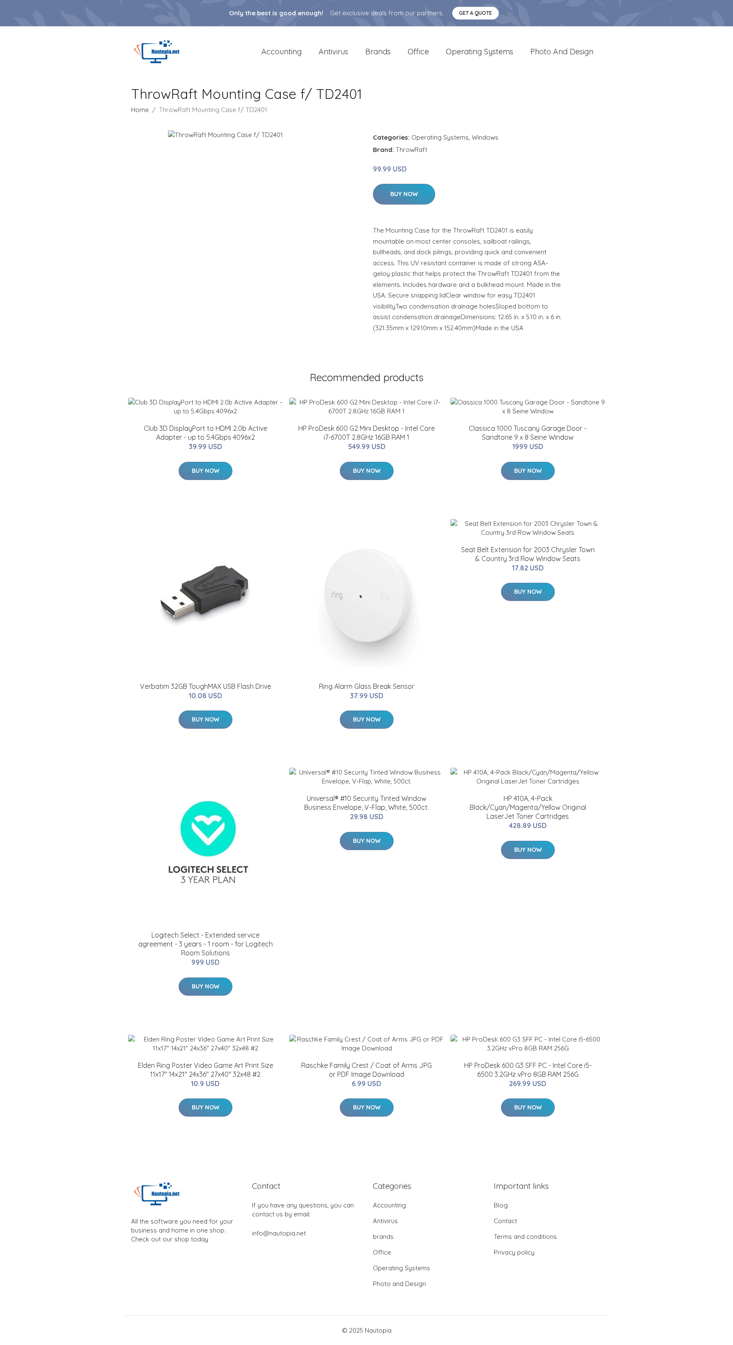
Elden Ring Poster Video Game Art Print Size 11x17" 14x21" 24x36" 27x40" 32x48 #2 (205, 1069)
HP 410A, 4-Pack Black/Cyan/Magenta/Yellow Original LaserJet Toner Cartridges (528, 807)
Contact (505, 1221)
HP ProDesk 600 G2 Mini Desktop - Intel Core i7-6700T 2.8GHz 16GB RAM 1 (366, 432)
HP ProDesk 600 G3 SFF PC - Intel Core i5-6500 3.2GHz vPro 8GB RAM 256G (528, 1069)
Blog (501, 1205)
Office (418, 51)
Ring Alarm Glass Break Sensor (366, 686)
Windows (485, 137)
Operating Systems (479, 51)
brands (378, 51)
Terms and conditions (525, 1237)
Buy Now (404, 194)
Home (140, 110)
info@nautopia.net (279, 1233)
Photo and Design (561, 51)
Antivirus (333, 51)
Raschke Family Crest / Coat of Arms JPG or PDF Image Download (366, 1069)
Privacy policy (514, 1252)
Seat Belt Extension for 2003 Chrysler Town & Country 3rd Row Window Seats (528, 554)
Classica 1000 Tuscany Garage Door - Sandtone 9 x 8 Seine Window (528, 432)
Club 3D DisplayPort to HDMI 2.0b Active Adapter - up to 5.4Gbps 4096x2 (205, 432)
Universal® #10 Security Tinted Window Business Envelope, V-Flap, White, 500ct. (366, 802)
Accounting (281, 51)
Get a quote (475, 13)
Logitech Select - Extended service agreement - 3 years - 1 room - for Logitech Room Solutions (205, 944)
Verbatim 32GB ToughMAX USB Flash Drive (205, 686)
